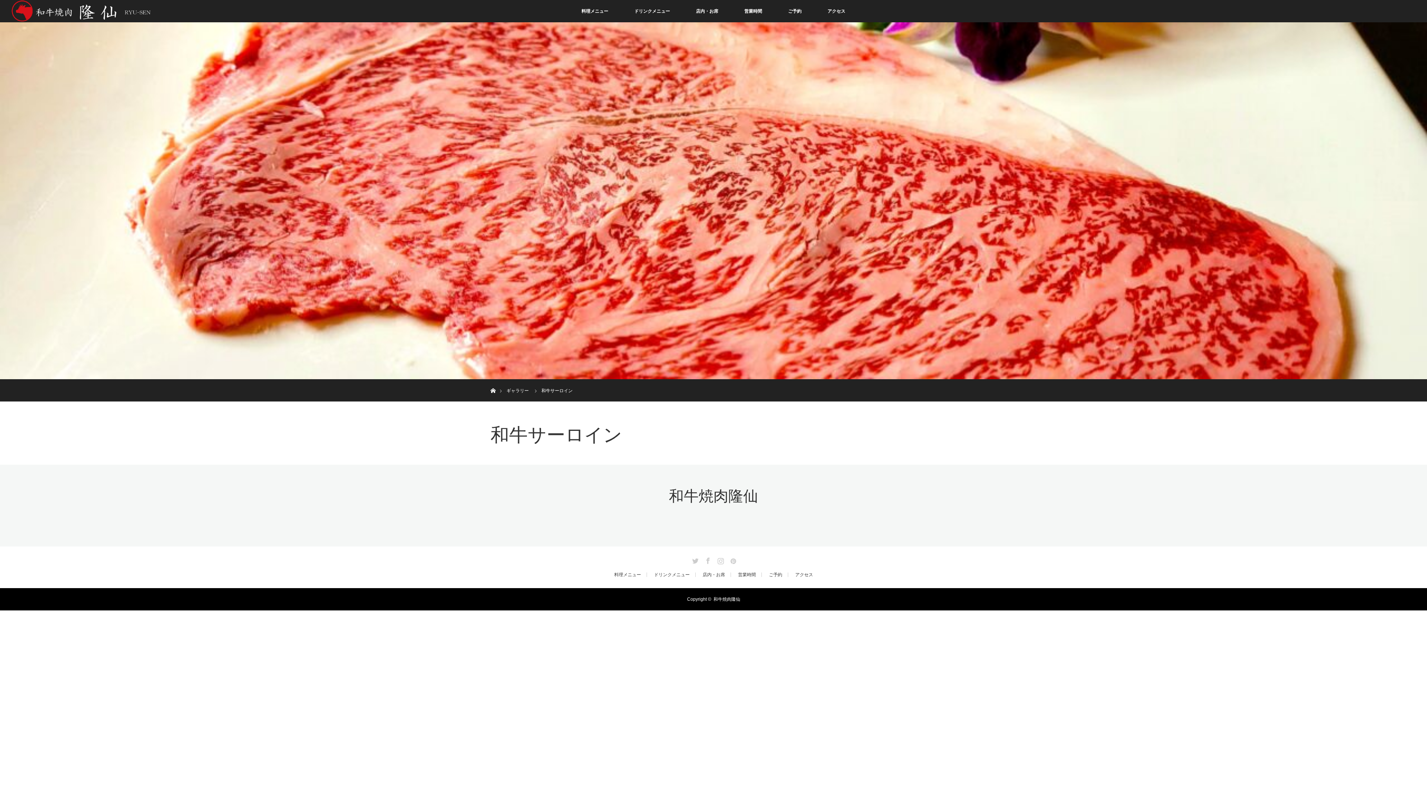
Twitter (694, 559)
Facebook (707, 559)
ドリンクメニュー (652, 11)
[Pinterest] (732, 559)
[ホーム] (493, 382)
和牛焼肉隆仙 (713, 496)
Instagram (719, 559)
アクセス (836, 11)
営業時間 (753, 11)
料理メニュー (595, 11)
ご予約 (795, 11)
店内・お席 (707, 11)
